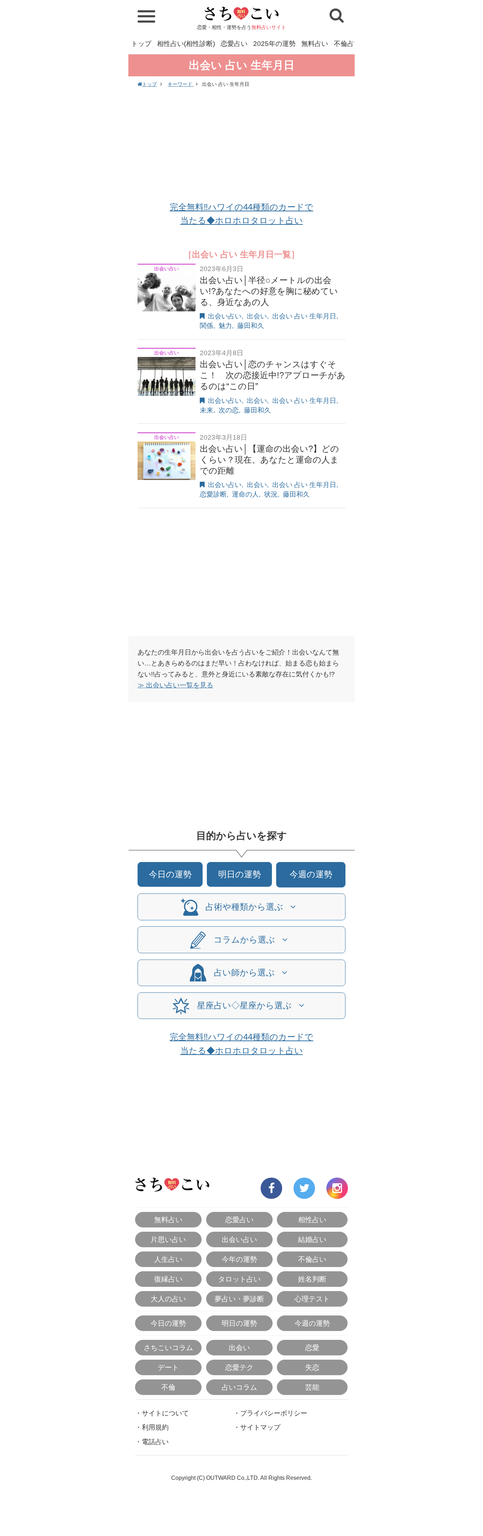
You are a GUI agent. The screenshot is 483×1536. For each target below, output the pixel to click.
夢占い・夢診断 (239, 1299)
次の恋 (229, 410)
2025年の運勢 (274, 43)
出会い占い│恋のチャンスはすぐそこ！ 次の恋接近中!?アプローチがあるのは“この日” (272, 375)
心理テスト (312, 1299)
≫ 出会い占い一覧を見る (175, 685)
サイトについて (165, 1413)
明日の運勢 (239, 874)
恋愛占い (234, 43)
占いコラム (239, 1387)
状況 (271, 494)
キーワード (181, 84)
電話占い (155, 1442)
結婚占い (312, 1239)
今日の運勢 (170, 874)
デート (168, 1367)
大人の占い (168, 1299)
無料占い (314, 43)
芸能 (312, 1387)
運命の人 (245, 494)
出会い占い (225, 316)
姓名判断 (312, 1279)
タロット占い (239, 1279)
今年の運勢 (239, 1259)
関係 (206, 325)
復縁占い (168, 1279)
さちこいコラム (168, 1348)
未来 (206, 410)
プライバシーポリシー (273, 1413)
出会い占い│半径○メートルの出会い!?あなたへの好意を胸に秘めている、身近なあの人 (269, 291)
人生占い (168, 1259)
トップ (141, 43)
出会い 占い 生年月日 (304, 316)
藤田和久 (250, 325)
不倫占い (347, 43)
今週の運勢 (311, 874)
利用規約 (155, 1427)
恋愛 (312, 1348)
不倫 (168, 1387)
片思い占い (168, 1239)
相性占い (312, 1220)
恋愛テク (239, 1367)
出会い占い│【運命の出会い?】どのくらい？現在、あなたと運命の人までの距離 (269, 459)
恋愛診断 (213, 494)
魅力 (225, 325)
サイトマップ (260, 1427)
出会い (257, 316)
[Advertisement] (241, 145)
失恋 (312, 1367)
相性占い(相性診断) (186, 43)
